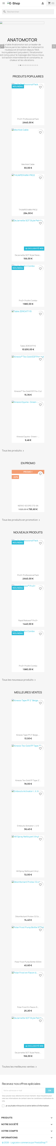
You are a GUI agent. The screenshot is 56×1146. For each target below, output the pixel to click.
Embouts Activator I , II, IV (28, 826)
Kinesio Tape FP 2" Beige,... (28, 735)
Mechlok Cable (28, 164)
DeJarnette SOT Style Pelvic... (28, 255)
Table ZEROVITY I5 (28, 346)
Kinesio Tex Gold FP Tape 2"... (28, 780)
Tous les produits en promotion (21, 520)
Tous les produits (13, 450)
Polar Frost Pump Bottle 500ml (28, 962)
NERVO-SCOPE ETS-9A (28, 505)
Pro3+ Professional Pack (28, 119)
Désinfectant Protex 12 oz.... (28, 916)
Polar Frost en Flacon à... (28, 1007)
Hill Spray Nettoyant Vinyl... (28, 871)
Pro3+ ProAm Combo (28, 300)
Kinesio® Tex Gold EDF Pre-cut (28, 391)
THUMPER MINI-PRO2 (28, 209)
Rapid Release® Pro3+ (28, 620)
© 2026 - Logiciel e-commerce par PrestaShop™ (24, 1142)
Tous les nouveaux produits (19, 680)
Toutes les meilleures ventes (20, 1066)
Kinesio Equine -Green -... (28, 436)
